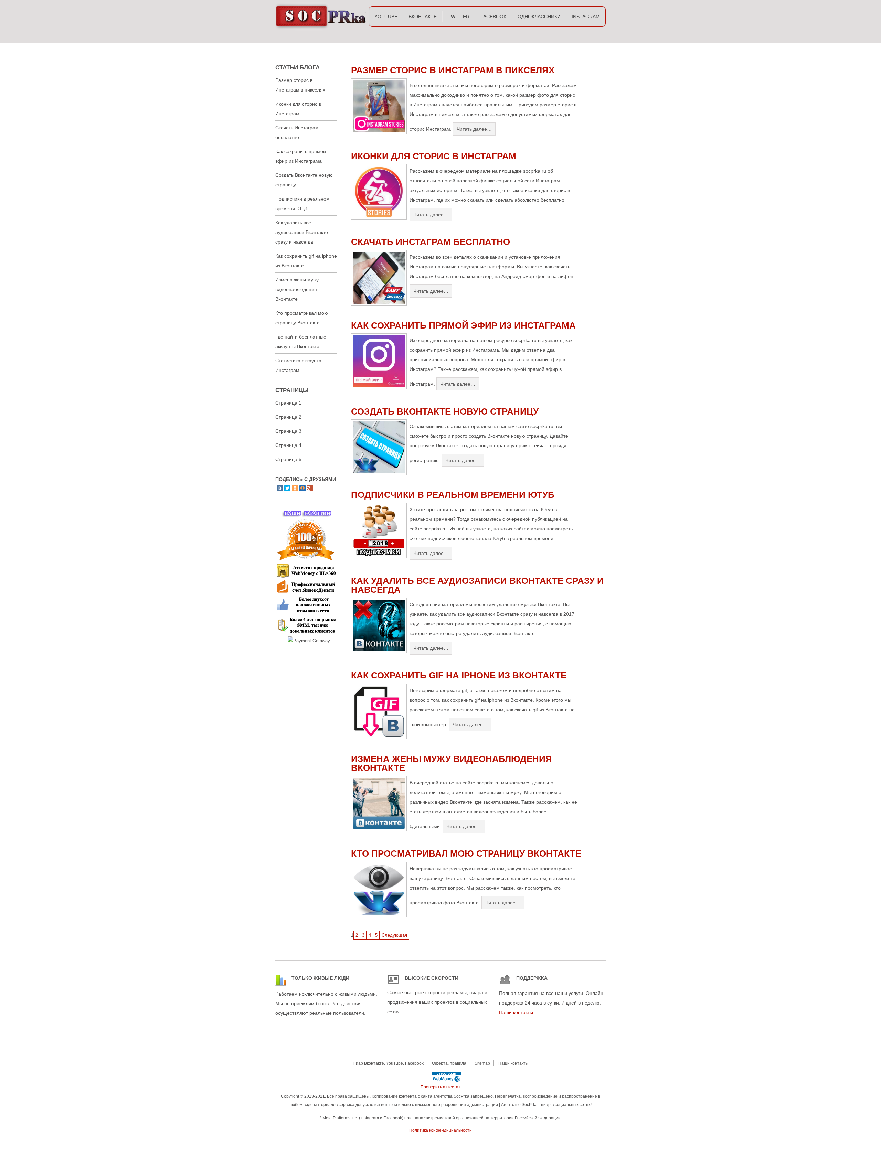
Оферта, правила (449, 1063)
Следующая (394, 935)
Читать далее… (474, 129)
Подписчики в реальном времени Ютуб (452, 495)
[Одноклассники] (295, 488)
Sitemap (482, 1063)
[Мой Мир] (302, 488)
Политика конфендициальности (440, 1130)
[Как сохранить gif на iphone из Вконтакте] (379, 737)
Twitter (458, 16)
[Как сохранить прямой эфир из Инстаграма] (379, 387)
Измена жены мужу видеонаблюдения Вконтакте (451, 763)
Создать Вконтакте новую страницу (445, 411)
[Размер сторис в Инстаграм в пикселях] (379, 132)
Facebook (493, 16)
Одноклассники (539, 16)
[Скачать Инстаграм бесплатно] (379, 304)
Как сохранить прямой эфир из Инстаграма (463, 325)
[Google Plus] (310, 488)
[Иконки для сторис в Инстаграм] (379, 218)
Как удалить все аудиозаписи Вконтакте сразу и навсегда (477, 585)
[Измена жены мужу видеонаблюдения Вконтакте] (379, 830)
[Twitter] (287, 488)
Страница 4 (288, 445)
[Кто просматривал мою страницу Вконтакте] (379, 916)
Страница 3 (288, 431)
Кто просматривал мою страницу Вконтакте (466, 853)
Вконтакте (422, 16)
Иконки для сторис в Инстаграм (433, 156)
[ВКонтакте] (280, 488)
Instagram (586, 16)
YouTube (385, 16)
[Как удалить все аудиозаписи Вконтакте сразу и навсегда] (379, 651)
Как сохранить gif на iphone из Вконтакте (458, 675)
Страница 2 (288, 417)
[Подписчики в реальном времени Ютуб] (379, 556)
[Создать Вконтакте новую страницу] (379, 473)
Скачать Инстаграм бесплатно (430, 242)
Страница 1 (288, 403)
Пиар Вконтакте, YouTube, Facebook (388, 1063)
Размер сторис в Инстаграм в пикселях (452, 70)
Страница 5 (288, 459)
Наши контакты (516, 1012)
